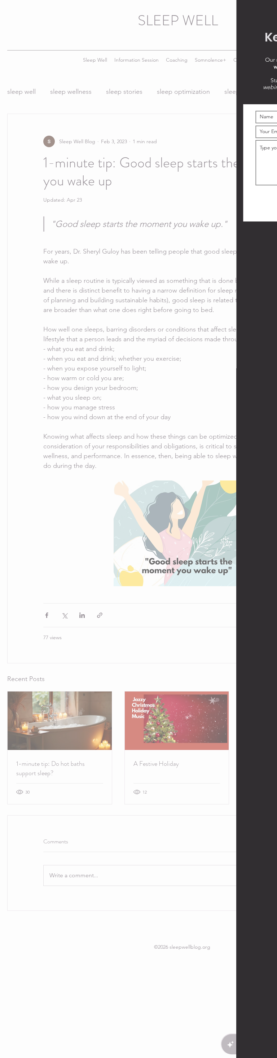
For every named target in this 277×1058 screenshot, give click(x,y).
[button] (263, 13)
